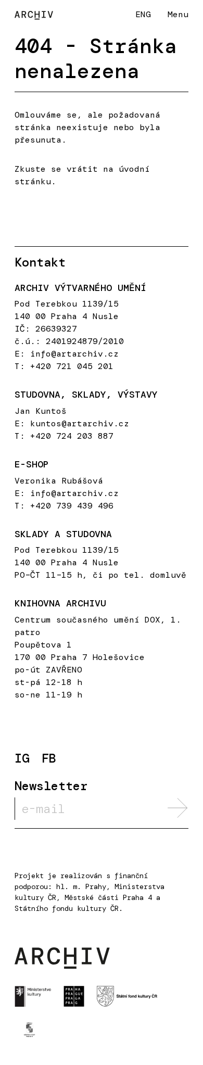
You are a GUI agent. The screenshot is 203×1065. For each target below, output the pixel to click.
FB (49, 758)
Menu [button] (178, 14)
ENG (143, 14)
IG (22, 758)
